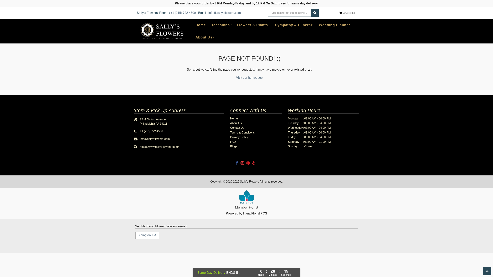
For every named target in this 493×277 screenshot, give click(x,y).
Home (200, 25)
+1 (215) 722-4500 (183, 12)
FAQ (233, 141)
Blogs (233, 146)
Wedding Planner (334, 25)
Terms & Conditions (242, 132)
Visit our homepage (249, 77)
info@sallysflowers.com (224, 12)
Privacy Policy (239, 137)
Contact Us (237, 127)
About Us (236, 123)
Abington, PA (147, 235)
